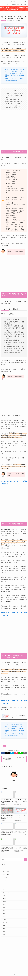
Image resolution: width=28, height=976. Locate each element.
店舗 (4, 910)
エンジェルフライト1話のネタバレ (15, 101)
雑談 (4, 934)
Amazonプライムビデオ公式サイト (11, 354)
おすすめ (5, 877)
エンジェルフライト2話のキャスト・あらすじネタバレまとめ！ (17, 716)
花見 (4, 931)
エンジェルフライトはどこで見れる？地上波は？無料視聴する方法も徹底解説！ (14, 75)
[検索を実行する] (25, 859)
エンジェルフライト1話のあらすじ (15, 99)
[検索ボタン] (26, 1)
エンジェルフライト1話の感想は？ (13, 103)
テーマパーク (6, 892)
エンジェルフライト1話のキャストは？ (14, 93)
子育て (4, 901)
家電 (4, 907)
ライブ (4, 898)
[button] (3, 753)
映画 (4, 913)
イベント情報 (6, 874)
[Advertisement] (14, 129)
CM (3, 868)
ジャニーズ (5, 886)
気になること (6, 922)
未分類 (4, 919)
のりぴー (14, 780)
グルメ (4, 880)
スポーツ (5, 889)
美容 (4, 928)
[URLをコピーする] (25, 753)
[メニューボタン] (1, 1)
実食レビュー (6, 904)
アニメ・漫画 (6, 871)
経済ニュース (6, 925)
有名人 (4, 916)
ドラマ (4, 20)
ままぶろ (14, 1)
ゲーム (4, 883)
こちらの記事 (20, 707)
